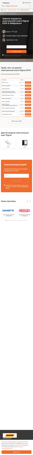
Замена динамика (6, 85)
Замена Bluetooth (6, 88)
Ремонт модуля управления (8, 108)
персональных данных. (16, 55)
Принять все (16, 452)
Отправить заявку (16, 51)
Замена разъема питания (8, 95)
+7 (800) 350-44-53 (10, 6)
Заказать (28, 82)
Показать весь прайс (16, 121)
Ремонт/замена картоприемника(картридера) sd (9, 105)
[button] (28, 201)
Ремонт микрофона (6, 98)
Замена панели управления (8, 111)
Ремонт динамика (6, 101)
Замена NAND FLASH (7, 114)
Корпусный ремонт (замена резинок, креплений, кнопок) (9, 92)
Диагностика (5, 82)
